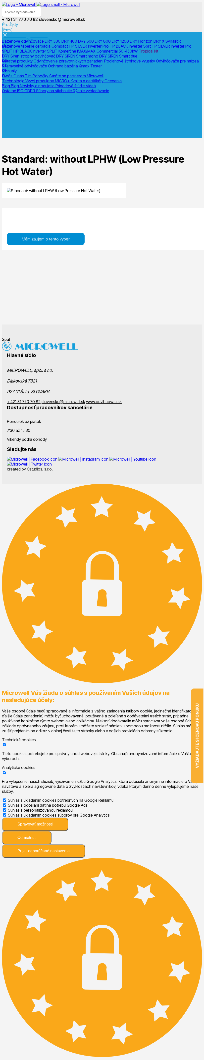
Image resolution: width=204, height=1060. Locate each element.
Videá (91, 85)
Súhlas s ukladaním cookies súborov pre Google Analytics (59, 815)
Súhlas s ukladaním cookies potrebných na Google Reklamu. (61, 800)
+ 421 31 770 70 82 (24, 401)
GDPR (30, 90)
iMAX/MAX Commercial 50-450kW (108, 51)
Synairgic (173, 41)
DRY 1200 (121, 41)
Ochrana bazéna (63, 65)
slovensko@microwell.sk (63, 401)
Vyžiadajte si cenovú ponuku (197, 736)
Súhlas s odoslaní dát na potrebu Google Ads (48, 805)
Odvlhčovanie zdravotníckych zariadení (69, 61)
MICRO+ (63, 80)
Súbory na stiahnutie (54, 90)
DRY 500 (86, 41)
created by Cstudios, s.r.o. (30, 469)
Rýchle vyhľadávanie (91, 90)
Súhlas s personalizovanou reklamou (40, 810)
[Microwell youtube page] (132, 459)
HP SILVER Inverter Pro (89, 46)
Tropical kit (148, 51)
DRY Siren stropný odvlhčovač (29, 56)
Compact (60, 46)
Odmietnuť (26, 837)
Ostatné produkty (18, 61)
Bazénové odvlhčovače (23, 41)
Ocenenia (113, 80)
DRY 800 (103, 41)
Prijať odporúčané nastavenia (43, 851)
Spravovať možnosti (35, 824)
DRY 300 (53, 41)
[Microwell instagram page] (83, 459)
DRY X (159, 41)
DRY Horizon (141, 41)
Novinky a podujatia (37, 85)
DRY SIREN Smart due (118, 56)
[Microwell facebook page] (32, 459)
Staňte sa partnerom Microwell (76, 75)
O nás (7, 75)
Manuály (9, 70)
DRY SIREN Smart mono (77, 56)
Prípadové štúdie (70, 85)
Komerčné (67, 51)
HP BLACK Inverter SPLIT (35, 51)
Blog (6, 85)
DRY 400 (69, 41)
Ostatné (9, 90)
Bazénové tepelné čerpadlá (26, 46)
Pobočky (41, 75)
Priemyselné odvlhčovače (25, 65)
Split (147, 46)
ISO (20, 90)
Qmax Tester (90, 65)
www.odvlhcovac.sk (104, 401)
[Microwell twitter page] (29, 464)
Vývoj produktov (40, 80)
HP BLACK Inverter (126, 46)
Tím (29, 75)
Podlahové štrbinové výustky (130, 61)
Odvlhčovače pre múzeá (177, 61)
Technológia (13, 80)
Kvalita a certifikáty (87, 80)
